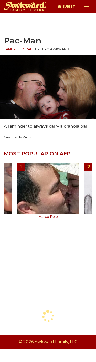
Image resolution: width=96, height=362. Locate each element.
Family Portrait (18, 49)
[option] (48, 192)
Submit (68, 6)
